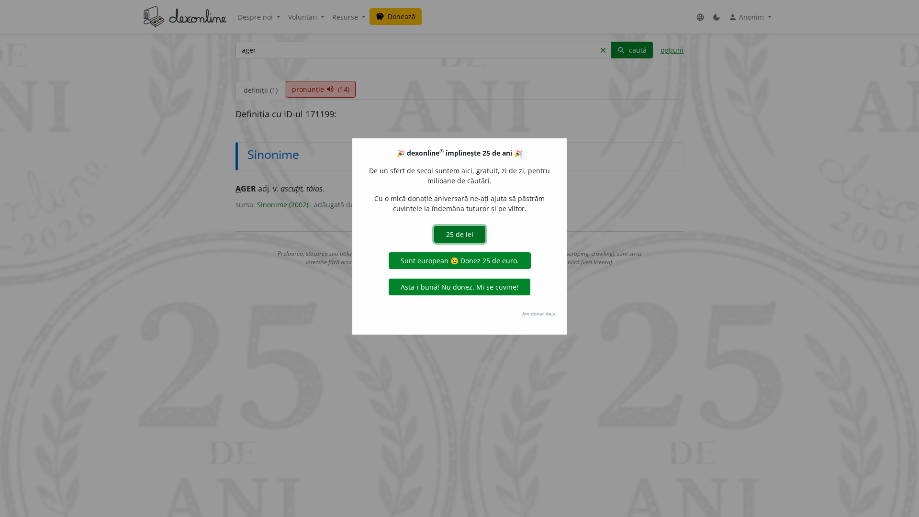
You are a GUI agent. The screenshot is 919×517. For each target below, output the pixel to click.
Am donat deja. (539, 313)
